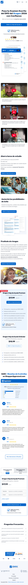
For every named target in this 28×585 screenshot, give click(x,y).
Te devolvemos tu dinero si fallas (9, 327)
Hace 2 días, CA (10, 422)
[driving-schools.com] (24, 571)
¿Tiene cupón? (5, 498)
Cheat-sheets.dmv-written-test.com (16, 582)
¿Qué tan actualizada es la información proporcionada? (12, 531)
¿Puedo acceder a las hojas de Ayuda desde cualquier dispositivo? (12, 535)
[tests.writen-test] (2, 2)
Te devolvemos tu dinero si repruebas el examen (14, 34)
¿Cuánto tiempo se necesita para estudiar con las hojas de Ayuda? (12, 541)
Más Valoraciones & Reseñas (14, 456)
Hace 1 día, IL (9, 404)
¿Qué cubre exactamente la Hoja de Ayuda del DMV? (12, 528)
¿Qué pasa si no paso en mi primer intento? (10, 538)
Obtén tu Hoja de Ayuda (13, 24)
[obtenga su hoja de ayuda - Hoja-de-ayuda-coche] (23, 2)
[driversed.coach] (5, 571)
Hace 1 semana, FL (10, 439)
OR (19, 2)
